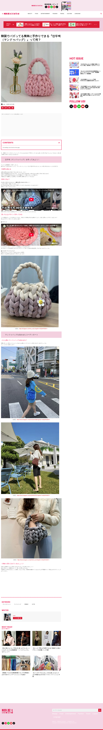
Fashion (55, 13)
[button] (101, 14)
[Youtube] (54, 7)
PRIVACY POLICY (61, 721)
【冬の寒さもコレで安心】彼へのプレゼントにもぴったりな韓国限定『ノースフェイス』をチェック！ (16, 650)
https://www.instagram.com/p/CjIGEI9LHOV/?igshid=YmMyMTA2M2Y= (33, 495)
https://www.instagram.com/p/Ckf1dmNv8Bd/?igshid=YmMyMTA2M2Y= (33, 419)
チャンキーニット (7, 604)
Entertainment (45, 13)
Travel (62, 13)
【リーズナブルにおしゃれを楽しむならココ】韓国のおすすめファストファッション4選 (46, 674)
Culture (69, 13)
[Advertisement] (31, 126)
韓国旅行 (26, 604)
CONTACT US (70, 721)
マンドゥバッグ (17, 604)
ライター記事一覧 (17, 618)
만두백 (33, 604)
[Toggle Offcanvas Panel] (2, 13)
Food (36, 13)
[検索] (99, 710)
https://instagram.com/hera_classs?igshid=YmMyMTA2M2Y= (33, 328)
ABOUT (54, 721)
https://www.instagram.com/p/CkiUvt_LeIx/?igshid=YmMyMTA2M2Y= (33, 559)
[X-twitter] (71, 106)
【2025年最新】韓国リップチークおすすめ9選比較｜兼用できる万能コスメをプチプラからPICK (90, 95)
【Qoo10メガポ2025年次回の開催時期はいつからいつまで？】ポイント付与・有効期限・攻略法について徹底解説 (90, 72)
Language (77, 13)
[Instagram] (49, 7)
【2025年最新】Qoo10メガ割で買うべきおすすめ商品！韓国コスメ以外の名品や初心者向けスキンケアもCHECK (90, 87)
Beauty (30, 13)
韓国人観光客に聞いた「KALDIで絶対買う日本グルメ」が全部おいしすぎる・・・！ (84, 25)
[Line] (51, 7)
